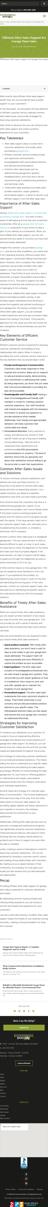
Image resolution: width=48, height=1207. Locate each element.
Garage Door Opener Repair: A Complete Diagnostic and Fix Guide (21, 948)
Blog (7, 22)
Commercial (4, 1106)
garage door (23, 151)
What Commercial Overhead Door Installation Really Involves (23, 967)
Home (2, 22)
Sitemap (40, 1189)
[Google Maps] (26, 1183)
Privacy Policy (10, 1189)
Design (2, 1081)
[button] (44, 15)
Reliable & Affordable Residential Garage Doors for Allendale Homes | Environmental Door (24, 986)
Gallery (2, 1084)
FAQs (2, 1077)
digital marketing (22, 1198)
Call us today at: (23, 10)
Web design (8, 1198)
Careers (3, 1093)
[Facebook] (26, 1174)
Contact (3, 1096)
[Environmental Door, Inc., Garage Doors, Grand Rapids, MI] (24, 1163)
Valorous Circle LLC (37, 1198)
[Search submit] (44, 3)
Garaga (2, 1115)
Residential (4, 1109)
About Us (3, 1087)
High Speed (4, 1112)
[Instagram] (26, 1179)
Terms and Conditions (26, 1189)
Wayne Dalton (5, 1118)
